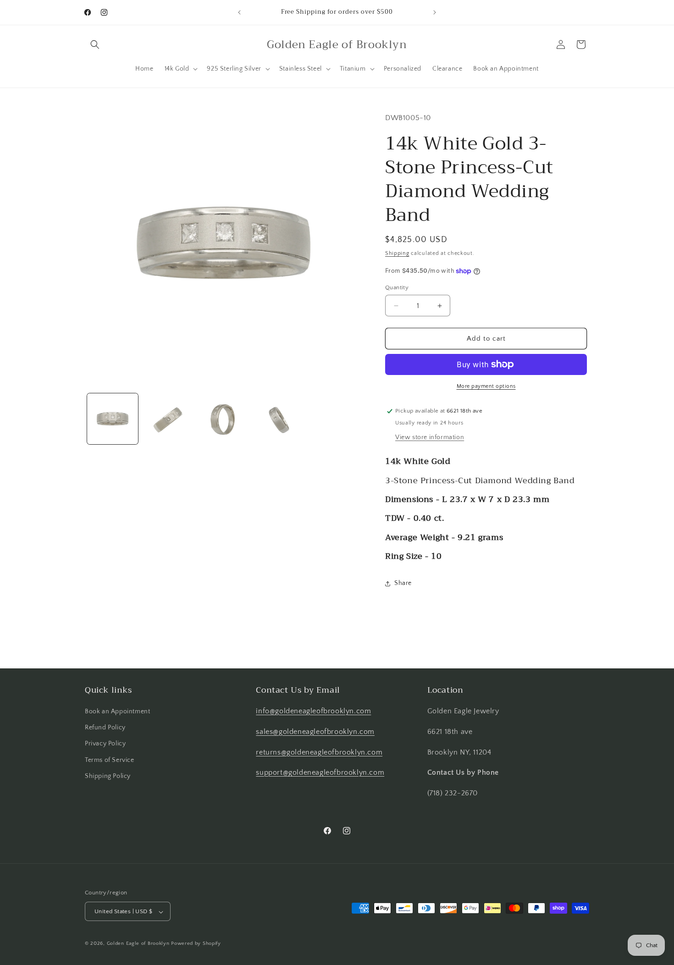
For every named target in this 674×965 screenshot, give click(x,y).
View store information (429, 437)
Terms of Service (109, 760)
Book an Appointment (117, 711)
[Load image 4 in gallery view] (279, 418)
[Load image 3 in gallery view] (223, 418)
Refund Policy (105, 727)
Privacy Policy (105, 744)
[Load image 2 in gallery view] (168, 418)
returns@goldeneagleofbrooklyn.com (319, 752)
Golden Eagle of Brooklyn (138, 944)
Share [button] (403, 583)
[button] (95, 44)
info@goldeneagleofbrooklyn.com (313, 711)
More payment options (486, 386)
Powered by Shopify (196, 944)
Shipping (397, 253)
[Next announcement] (435, 12)
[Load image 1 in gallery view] (112, 418)
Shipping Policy (108, 776)
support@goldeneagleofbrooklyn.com (320, 773)
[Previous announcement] (239, 12)
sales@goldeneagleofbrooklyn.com (315, 732)
